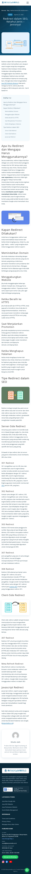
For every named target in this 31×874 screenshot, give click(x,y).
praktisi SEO (13, 587)
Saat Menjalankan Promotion (13, 121)
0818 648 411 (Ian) (7, 848)
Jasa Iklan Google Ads (8, 801)
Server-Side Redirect (10, 130)
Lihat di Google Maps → (8, 838)
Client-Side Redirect (10, 134)
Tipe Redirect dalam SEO (11, 127)
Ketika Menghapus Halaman (13, 124)
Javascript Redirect (10, 137)
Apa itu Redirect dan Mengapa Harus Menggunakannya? (15, 103)
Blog (8, 10)
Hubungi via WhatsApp (10, 857)
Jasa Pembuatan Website (9, 807)
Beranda (3, 10)
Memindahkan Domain (11, 111)
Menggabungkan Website (12, 114)
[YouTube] (10, 862)
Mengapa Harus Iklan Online (10, 824)
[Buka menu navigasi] (28, 2)
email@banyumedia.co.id (9, 843)
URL (2, 485)
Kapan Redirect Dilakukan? (11, 108)
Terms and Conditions (8, 818)
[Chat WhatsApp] (27, 870)
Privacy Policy (6, 821)
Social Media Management (10, 810)
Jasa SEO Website (7, 804)
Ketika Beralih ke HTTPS (12, 117)
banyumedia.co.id (7, 723)
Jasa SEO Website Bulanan (9, 83)
